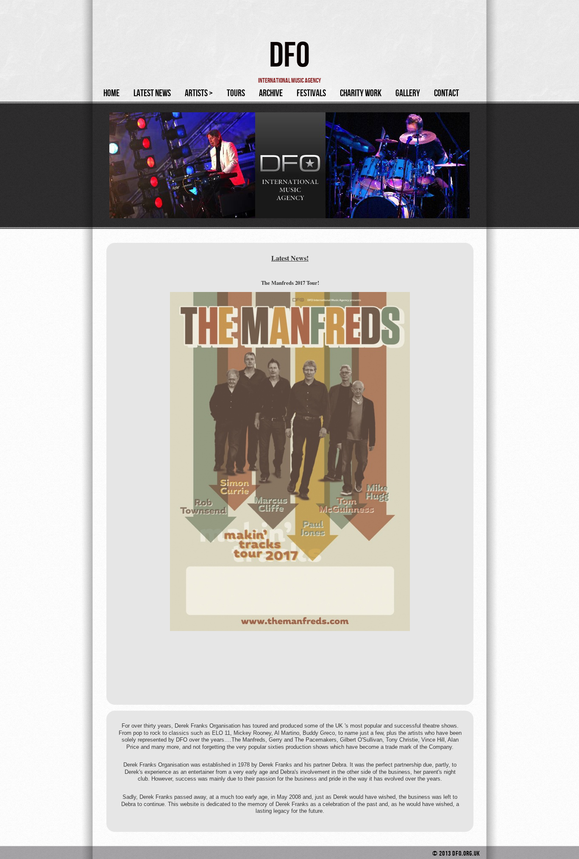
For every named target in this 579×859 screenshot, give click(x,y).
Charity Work (360, 93)
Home (111, 93)
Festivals (311, 93)
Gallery (407, 93)
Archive (271, 93)
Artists (199, 93)
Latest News (152, 93)
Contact (446, 93)
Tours (236, 93)
